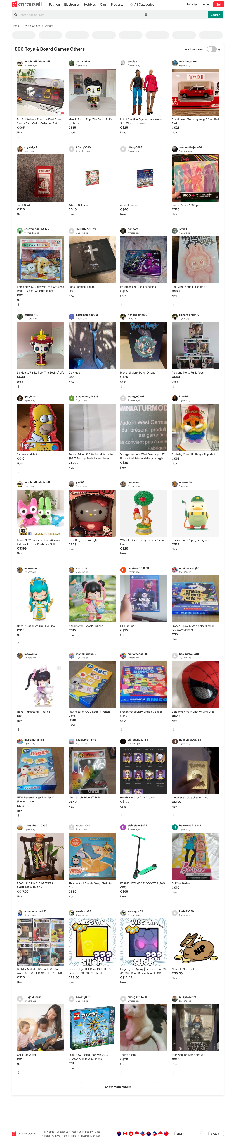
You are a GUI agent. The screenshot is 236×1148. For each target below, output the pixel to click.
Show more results (118, 1087)
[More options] (18, 137)
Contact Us (62, 1131)
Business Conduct (90, 1135)
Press (73, 1131)
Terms (65, 1135)
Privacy (75, 1135)
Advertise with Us (51, 1135)
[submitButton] (215, 14)
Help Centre (48, 1131)
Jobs (97, 1131)
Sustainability (86, 1131)
